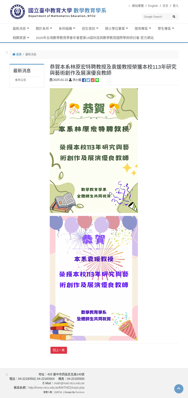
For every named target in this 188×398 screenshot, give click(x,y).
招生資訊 (88, 29)
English (153, 5)
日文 (165, 5)
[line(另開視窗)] (97, 79)
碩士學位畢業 (115, 29)
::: (129, 5)
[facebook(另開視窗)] (84, 79)
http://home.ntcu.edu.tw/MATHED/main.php (56, 387)
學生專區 (164, 29)
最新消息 (19, 29)
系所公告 (20, 79)
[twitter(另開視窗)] (88, 79)
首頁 (18, 54)
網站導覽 (138, 5)
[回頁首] (178, 388)
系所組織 (65, 29)
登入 (176, 5)
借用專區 (141, 29)
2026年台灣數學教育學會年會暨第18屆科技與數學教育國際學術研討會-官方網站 (95, 38)
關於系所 (42, 29)
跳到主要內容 (9, 2)
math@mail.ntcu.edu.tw (69, 383)
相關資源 (19, 38)
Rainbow (79, 392)
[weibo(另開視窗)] (93, 79)
